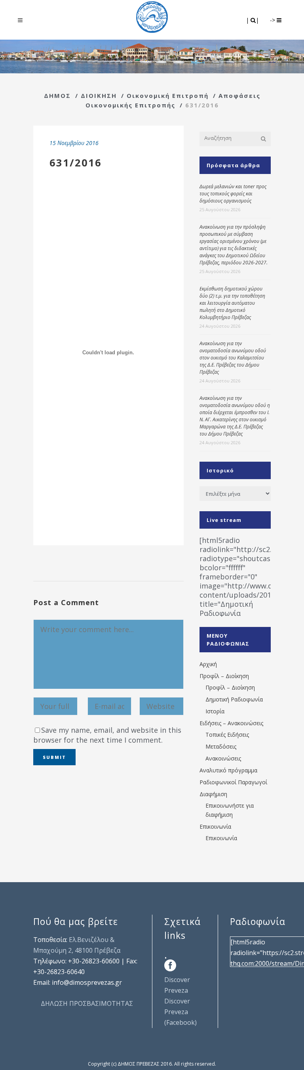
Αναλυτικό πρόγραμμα (228, 770)
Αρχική (208, 664)
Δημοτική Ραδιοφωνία (234, 699)
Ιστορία (214, 711)
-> (273, 20)
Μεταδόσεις (220, 746)
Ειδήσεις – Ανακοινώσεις (231, 723)
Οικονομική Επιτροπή (168, 95)
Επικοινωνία (215, 826)
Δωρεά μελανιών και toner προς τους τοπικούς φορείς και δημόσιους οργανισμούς (233, 193)
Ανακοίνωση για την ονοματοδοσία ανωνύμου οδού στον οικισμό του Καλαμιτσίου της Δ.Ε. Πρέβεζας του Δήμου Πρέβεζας (233, 357)
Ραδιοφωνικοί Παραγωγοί (233, 782)
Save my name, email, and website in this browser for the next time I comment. (107, 735)
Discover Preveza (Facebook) (180, 1012)
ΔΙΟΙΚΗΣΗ (99, 95)
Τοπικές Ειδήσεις (227, 734)
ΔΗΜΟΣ (57, 95)
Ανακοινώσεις (223, 758)
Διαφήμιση (213, 794)
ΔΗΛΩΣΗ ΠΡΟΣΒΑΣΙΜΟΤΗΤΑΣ (87, 1003)
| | (253, 20)
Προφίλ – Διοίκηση (224, 676)
